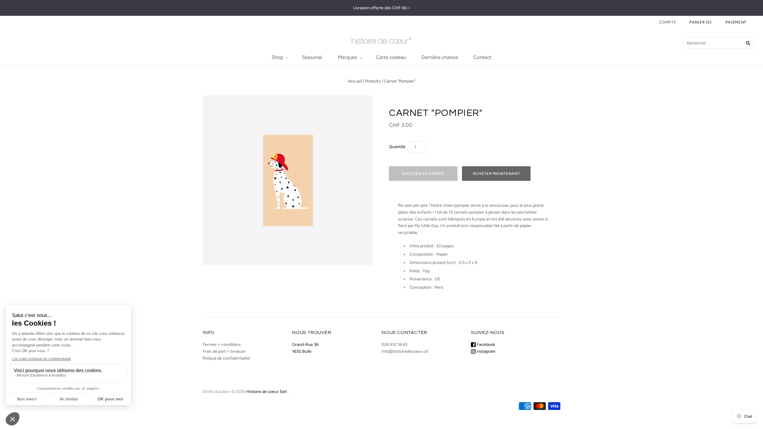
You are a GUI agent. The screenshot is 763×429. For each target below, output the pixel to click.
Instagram (485, 351)
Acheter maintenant (496, 173)
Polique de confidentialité (226, 358)
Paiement (735, 22)
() (700, 22)
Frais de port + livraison (224, 351)
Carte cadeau (391, 57)
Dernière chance (439, 57)
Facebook (485, 344)
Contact (482, 57)
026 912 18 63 (394, 344)
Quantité (397, 146)
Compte (667, 22)
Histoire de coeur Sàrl (266, 391)
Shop (277, 57)
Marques (347, 57)
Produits (373, 81)
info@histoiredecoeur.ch (405, 351)
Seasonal (312, 57)
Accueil (355, 81)
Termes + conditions (222, 344)
